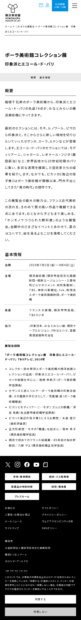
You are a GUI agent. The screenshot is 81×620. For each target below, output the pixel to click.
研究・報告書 (59, 486)
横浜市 (9, 541)
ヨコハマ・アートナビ (17, 561)
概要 (33, 77)
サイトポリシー (50, 508)
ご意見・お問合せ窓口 (17, 514)
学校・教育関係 (22, 476)
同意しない (40, 612)
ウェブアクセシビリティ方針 (58, 521)
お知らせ (10, 508)
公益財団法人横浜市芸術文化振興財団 (27, 547)
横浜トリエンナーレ (16, 554)
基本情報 (45, 77)
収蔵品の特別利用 (22, 486)
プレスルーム (22, 496)
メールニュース (13, 521)
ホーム (8, 26)
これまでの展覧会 (25, 26)
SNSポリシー (49, 528)
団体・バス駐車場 (59, 476)
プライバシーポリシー (54, 514)
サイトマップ (12, 528)
